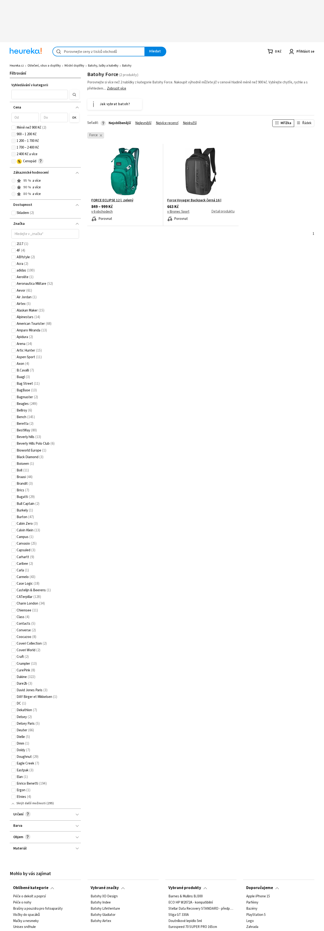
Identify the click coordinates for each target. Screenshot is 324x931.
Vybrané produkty (184, 888)
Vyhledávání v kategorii (29, 85)
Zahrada (252, 927)
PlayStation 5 (256, 914)
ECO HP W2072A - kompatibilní (190, 902)
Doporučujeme (259, 888)
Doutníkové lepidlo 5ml (185, 920)
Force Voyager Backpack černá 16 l (194, 200)
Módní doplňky (74, 65)
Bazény (251, 908)
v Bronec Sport (178, 211)
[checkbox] (13, 128)
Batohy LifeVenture (105, 908)
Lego (250, 920)
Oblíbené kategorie (30, 888)
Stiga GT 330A (178, 914)
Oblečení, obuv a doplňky (44, 65)
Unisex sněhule (24, 927)
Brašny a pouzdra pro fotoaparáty (38, 908)
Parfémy (252, 902)
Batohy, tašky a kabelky (103, 65)
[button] (39, 94)
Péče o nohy (22, 902)
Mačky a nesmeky (26, 920)
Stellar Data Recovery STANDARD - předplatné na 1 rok (200, 908)
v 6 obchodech (102, 211)
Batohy (126, 65)
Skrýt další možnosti (31, 803)
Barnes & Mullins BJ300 (185, 896)
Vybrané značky (105, 888)
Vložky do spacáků (26, 914)
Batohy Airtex (101, 920)
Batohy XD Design (104, 896)
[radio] (13, 181)
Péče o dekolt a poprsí (29, 896)
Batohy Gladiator (103, 914)
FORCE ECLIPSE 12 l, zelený (112, 200)
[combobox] (98, 51)
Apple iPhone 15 (258, 896)
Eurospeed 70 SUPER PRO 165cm (192, 927)
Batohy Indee (101, 902)
